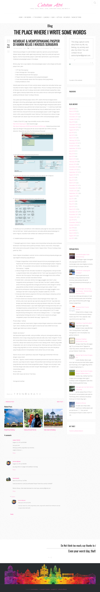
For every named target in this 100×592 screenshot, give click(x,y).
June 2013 (72, 177)
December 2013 (74, 167)
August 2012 (72, 196)
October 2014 (73, 146)
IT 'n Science (38, 17)
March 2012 (72, 209)
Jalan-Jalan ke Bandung (50, 430)
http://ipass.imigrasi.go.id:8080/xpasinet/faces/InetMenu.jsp (29, 126)
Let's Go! (59, 17)
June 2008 (72, 230)
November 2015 (74, 127)
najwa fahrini (16, 440)
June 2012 (72, 201)
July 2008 (71, 228)
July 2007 (71, 238)
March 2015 (72, 138)
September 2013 (74, 172)
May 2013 (72, 180)
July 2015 (71, 132)
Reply (14, 453)
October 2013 (73, 169)
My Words (28, 17)
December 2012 (74, 185)
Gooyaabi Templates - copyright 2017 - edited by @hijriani (53, 589)
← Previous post (9, 401)
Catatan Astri (50, 5)
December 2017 (74, 117)
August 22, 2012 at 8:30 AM (19, 442)
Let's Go (38, 48)
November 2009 (74, 222)
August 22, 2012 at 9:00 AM (19, 464)
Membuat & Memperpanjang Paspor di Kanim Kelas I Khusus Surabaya (36, 42)
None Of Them (76, 17)
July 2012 (71, 198)
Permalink (57, 48)
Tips (50, 48)
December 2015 (74, 124)
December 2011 (74, 212)
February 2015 (73, 140)
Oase (53, 17)
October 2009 (73, 225)
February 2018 (73, 114)
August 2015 (72, 130)
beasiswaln (16, 478)
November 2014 (74, 143)
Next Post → (60, 401)
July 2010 (71, 220)
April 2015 (72, 135)
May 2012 (72, 204)
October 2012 (73, 191)
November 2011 (74, 214)
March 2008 (72, 233)
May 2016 (72, 122)
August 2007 (72, 236)
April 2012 (72, 206)
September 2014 (74, 148)
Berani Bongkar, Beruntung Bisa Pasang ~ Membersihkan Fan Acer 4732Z (84, 291)
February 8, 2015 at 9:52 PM (24, 502)
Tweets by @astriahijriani (76, 431)
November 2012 (74, 188)
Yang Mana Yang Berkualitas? (84, 323)
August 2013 (72, 175)
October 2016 (73, 119)
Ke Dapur (67, 17)
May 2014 (72, 154)
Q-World (46, 17)
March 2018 (72, 111)
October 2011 (73, 217)
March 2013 (72, 183)
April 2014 (72, 156)
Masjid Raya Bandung (9, 430)
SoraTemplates (34, 589)
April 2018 (72, 109)
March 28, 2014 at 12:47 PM (20, 480)
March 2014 (72, 159)
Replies (13, 496)
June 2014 (72, 151)
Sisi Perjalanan (45, 48)
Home (20, 17)
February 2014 (73, 161)
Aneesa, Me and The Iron (30, 430)
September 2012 (74, 193)
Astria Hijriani (18, 48)
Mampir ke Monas (81, 403)
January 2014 (73, 164)
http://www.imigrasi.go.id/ (20, 124)
